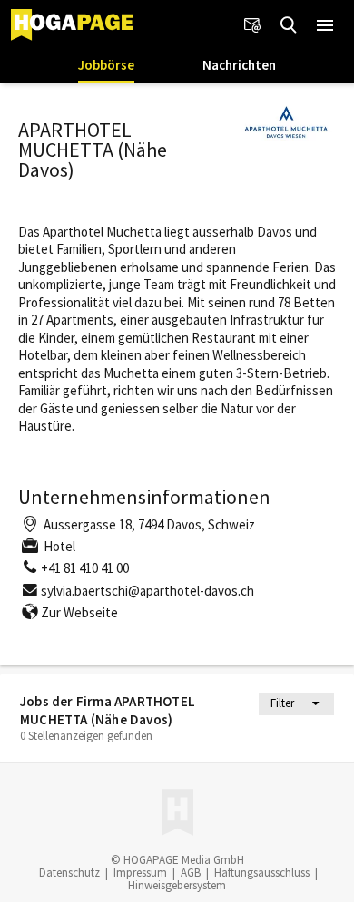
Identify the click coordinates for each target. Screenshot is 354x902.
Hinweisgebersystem (177, 885)
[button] (325, 25)
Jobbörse (106, 64)
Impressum (140, 872)
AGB (191, 872)
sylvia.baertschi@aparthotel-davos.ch (147, 590)
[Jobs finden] (288, 25)
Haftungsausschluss (262, 872)
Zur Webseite (79, 612)
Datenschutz (69, 872)
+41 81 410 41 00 (85, 568)
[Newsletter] (252, 25)
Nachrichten (239, 64)
